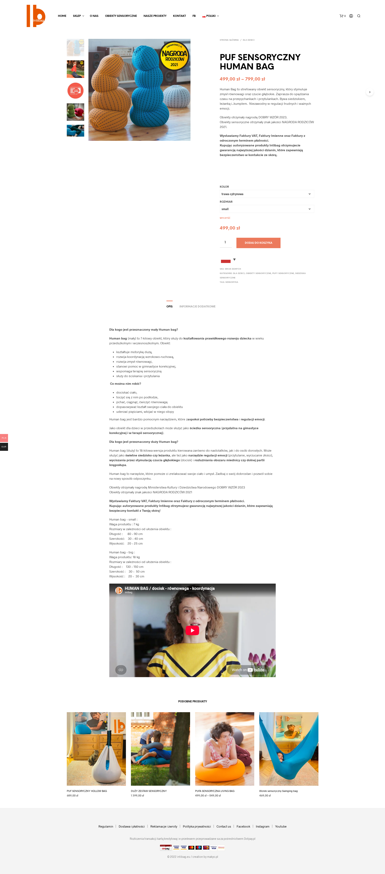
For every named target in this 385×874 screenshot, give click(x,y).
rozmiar (226, 202)
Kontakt (179, 16)
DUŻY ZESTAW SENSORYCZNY (149, 790)
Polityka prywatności (197, 826)
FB (194, 16)
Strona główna (229, 40)
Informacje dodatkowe (197, 306)
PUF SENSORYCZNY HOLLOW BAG (87, 790)
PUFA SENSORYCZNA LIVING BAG (214, 790)
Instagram (263, 826)
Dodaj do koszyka (258, 243)
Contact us (224, 826)
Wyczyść (225, 218)
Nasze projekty (155, 16)
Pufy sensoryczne (283, 273)
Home (62, 16)
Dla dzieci (248, 40)
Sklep (77, 16)
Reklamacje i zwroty (163, 826)
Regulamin (105, 826)
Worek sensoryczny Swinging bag (278, 790)
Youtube (281, 826)
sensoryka (231, 282)
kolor (224, 187)
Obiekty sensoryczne (121, 16)
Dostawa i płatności (132, 826)
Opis (169, 306)
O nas (94, 16)
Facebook (243, 826)
